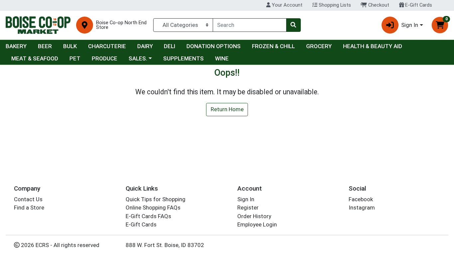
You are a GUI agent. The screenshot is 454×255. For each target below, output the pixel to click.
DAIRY (145, 46)
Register (248, 207)
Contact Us (28, 199)
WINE (222, 58)
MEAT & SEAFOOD (34, 58)
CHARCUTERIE (107, 46)
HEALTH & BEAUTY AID (372, 46)
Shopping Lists (334, 5)
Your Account (286, 5)
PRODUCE (104, 58)
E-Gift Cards (418, 5)
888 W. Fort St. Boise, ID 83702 (165, 245)
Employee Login (257, 224)
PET (74, 58)
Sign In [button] (409, 25)
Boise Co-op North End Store (121, 25)
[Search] (293, 25)
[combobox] (249, 25)
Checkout (378, 5)
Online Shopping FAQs (153, 207)
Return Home (227, 109)
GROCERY (319, 46)
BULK (70, 46)
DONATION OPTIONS (213, 46)
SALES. (138, 58)
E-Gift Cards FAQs (148, 216)
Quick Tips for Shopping (155, 199)
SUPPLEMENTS (183, 58)
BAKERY (16, 46)
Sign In (245, 199)
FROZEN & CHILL (273, 46)
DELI (169, 46)
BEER (45, 46)
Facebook (361, 199)
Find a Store (29, 207)
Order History (254, 216)
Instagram (362, 207)
